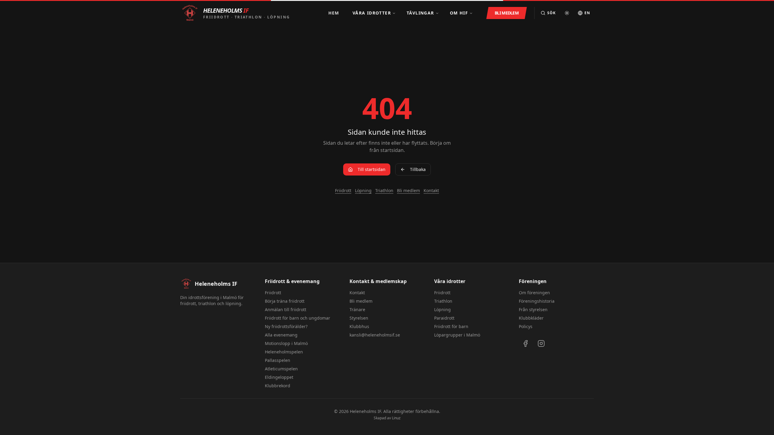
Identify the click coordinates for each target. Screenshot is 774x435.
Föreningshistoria (536, 301)
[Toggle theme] (567, 13)
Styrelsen (359, 318)
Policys (525, 326)
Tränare (357, 309)
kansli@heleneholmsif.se (375, 335)
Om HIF (459, 13)
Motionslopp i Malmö (286, 343)
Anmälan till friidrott (285, 309)
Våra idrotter (372, 13)
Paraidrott (444, 318)
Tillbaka (418, 169)
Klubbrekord (277, 385)
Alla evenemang (281, 335)
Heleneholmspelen (284, 352)
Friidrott (343, 190)
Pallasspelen (277, 360)
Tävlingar (420, 13)
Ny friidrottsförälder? (286, 326)
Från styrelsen (533, 309)
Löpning (363, 190)
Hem (333, 13)
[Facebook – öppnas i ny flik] (525, 343)
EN (587, 12)
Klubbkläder (531, 318)
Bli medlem (408, 190)
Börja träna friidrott (284, 301)
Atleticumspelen (281, 369)
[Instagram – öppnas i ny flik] (541, 343)
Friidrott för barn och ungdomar (297, 318)
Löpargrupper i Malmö (457, 335)
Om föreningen (534, 292)
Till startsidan (371, 169)
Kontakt (431, 190)
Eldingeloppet (279, 377)
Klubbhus (359, 326)
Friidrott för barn (451, 326)
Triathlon (384, 190)
